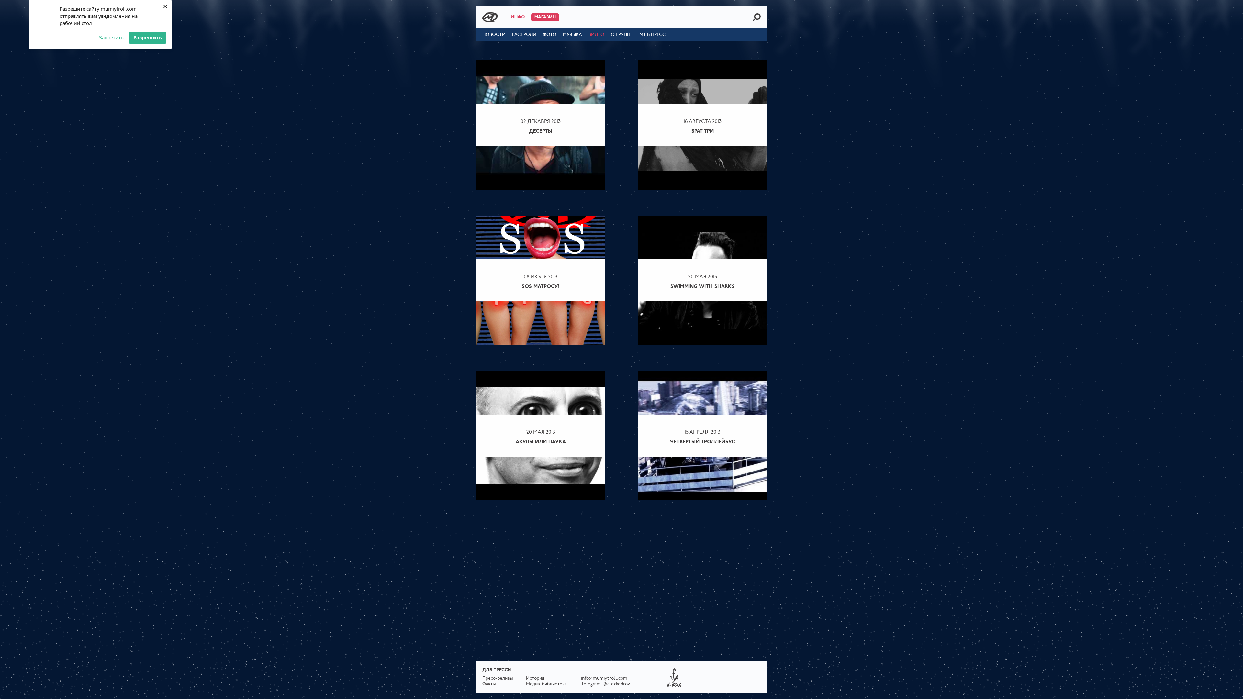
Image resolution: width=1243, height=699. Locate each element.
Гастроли (524, 34)
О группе (622, 34)
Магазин (545, 17)
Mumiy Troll (490, 17)
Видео (596, 34)
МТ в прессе (653, 34)
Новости (494, 34)
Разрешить (147, 37)
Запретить (111, 37)
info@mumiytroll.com (604, 678)
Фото (549, 34)
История (535, 678)
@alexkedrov (616, 684)
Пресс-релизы (497, 678)
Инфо (518, 17)
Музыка (572, 34)
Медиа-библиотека (546, 684)
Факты (489, 684)
